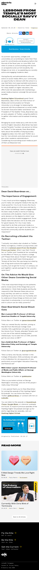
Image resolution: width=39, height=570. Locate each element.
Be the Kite (7, 539)
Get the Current (10, 546)
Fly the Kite (7, 532)
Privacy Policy (13, 565)
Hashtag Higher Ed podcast (12, 98)
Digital (34, 28)
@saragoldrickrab (29, 350)
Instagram (10, 563)
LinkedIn (4, 398)
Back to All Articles (19, 517)
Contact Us (4, 565)
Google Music (12, 404)
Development (23, 477)
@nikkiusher (27, 376)
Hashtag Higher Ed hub (10, 413)
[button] (35, 4)
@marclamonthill (29, 320)
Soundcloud (31, 402)
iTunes (4, 404)
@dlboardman (13, 396)
